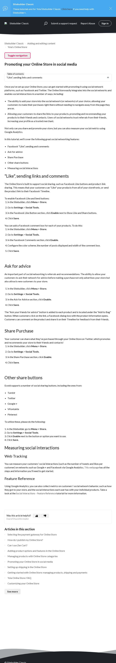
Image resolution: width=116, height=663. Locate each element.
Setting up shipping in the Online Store (27, 567)
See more (12, 591)
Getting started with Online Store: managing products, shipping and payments (47, 572)
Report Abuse (88, 23)
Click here (66, 9)
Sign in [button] (105, 23)
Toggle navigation (17, 55)
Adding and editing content (41, 43)
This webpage (91, 467)
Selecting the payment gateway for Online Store (32, 534)
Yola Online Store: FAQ (19, 577)
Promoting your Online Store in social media (30, 561)
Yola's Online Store (17, 47)
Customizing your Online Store (23, 583)
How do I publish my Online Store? (25, 539)
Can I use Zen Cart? (17, 545)
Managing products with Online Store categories (33, 556)
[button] (44, 23)
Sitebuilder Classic (14, 43)
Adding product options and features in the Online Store (36, 550)
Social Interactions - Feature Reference (36, 493)
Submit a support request (64, 23)
